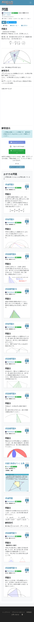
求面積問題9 (10, 428)
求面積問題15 (11, 289)
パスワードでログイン (18, 151)
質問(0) (25, 25)
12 (28, 293)
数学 (4, 14)
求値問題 (9, 498)
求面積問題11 (11, 533)
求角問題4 (9, 324)
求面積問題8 (10, 254)
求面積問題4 (10, 393)
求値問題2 (9, 184)
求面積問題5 (10, 359)
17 (28, 258)
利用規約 (29, 612)
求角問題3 (9, 219)
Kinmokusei (7, 13)
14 (28, 468)
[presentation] (21, 37)
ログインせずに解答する (17, 167)
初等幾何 (7, 470)
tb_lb (8, 466)
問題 (6, 25)
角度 (12, 470)
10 (28, 363)
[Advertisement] (17, 107)
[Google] (17, 146)
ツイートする (12, 22)
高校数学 (9, 14)
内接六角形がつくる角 (15, 463)
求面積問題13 (11, 568)
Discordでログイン (17, 142)
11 (28, 189)
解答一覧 (15, 25)
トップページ (6, 612)
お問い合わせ (15, 614)
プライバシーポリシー (18, 612)
